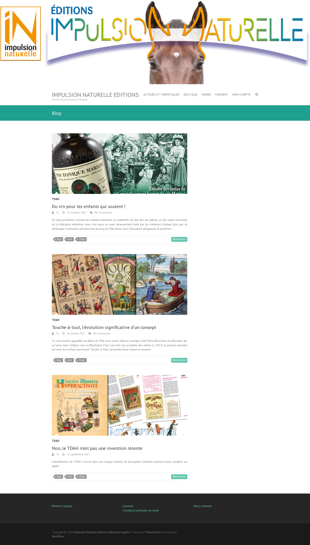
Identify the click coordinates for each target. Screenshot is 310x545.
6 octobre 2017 (76, 333)
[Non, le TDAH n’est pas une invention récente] (119, 405)
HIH (70, 239)
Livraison (128, 506)
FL (57, 212)
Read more (179, 239)
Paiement (221, 94)
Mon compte (241, 94)
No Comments (103, 212)
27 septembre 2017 (78, 454)
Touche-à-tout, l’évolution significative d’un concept (104, 327)
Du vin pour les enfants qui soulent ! (89, 206)
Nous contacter (203, 506)
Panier (206, 94)
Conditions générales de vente (141, 510)
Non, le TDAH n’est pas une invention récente (97, 448)
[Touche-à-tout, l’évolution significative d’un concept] (119, 284)
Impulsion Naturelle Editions (95, 94)
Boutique (191, 94)
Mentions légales (62, 506)
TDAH (55, 199)
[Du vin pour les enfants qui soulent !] (119, 163)
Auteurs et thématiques (161, 94)
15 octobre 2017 (77, 212)
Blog (59, 239)
